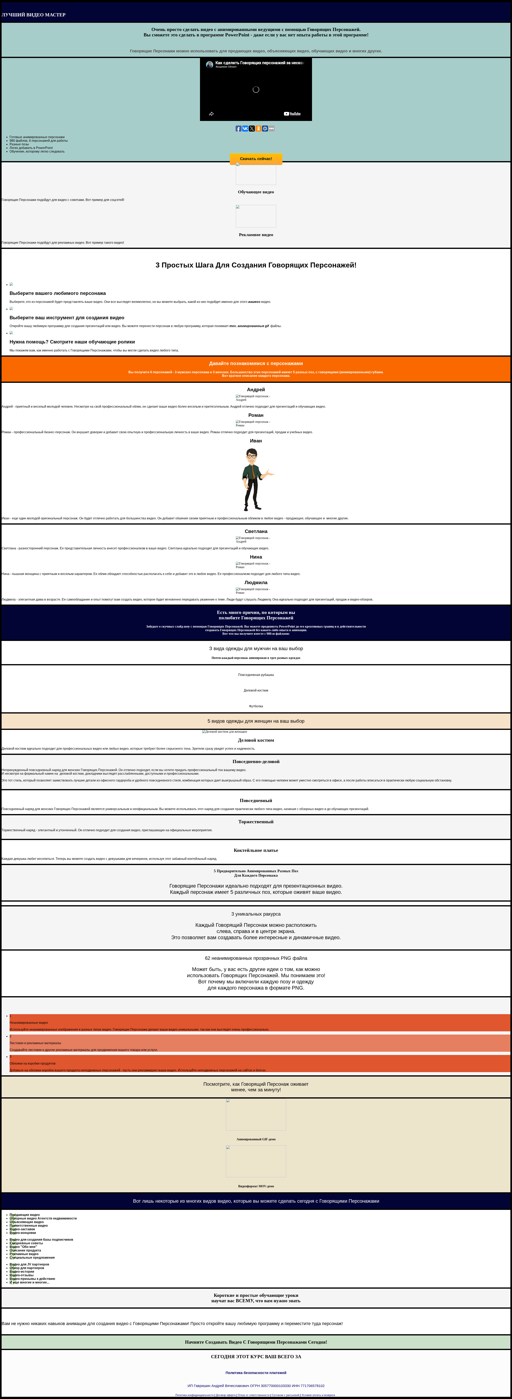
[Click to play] (256, 184)
